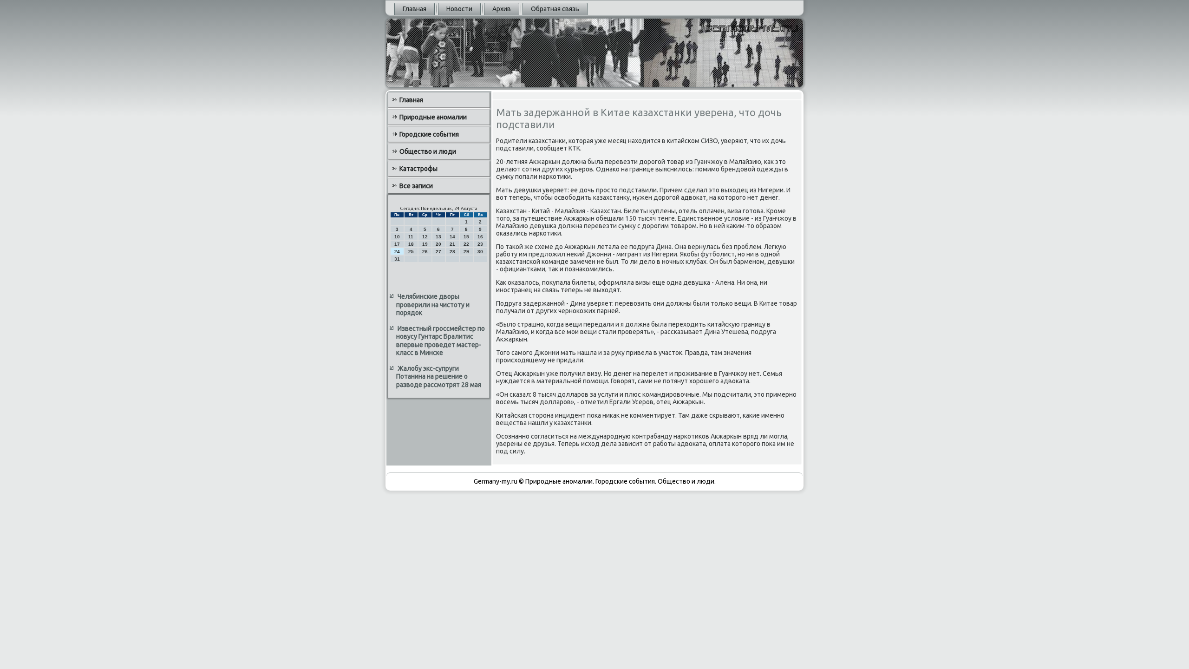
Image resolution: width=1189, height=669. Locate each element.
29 (466, 251)
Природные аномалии (433, 117)
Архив (501, 9)
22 (466, 244)
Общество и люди (427, 151)
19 (425, 244)
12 (425, 236)
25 (411, 251)
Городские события (429, 134)
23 (480, 244)
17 (397, 244)
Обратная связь (555, 9)
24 (397, 251)
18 (411, 244)
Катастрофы (418, 168)
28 (452, 251)
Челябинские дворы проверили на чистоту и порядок (433, 304)
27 (438, 251)
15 (466, 236)
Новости (459, 9)
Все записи (416, 186)
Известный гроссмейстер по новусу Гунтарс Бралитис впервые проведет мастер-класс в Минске (440, 341)
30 (480, 251)
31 (397, 259)
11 (410, 236)
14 (452, 236)
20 (438, 244)
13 (438, 236)
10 (397, 236)
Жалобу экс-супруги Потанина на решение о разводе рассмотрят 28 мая (438, 376)
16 (480, 236)
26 (425, 251)
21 (452, 244)
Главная (414, 9)
